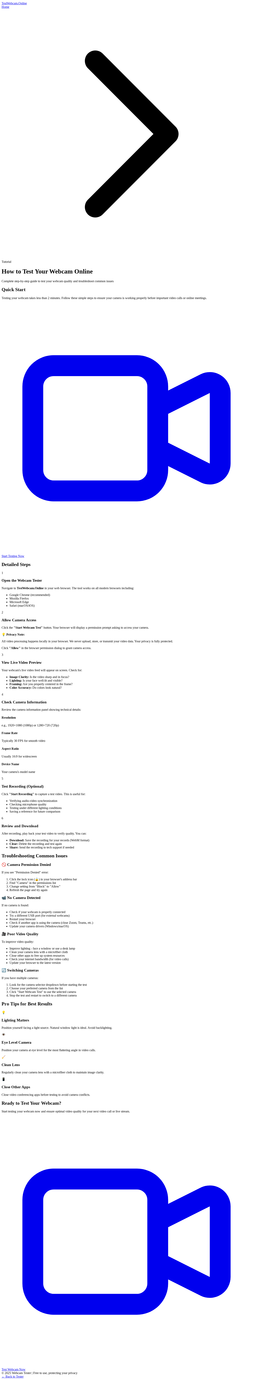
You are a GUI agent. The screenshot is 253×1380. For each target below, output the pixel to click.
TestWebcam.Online (14, 3)
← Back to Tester (13, 1376)
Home (5, 7)
